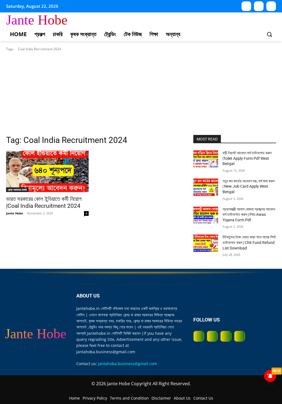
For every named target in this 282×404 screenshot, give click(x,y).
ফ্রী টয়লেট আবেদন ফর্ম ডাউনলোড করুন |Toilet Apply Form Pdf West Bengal (247, 158)
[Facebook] (198, 336)
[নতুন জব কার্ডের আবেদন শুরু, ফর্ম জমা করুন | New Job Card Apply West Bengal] (205, 187)
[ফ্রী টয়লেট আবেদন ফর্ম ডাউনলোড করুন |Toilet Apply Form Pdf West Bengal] (205, 159)
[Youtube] (246, 6)
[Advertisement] (141, 93)
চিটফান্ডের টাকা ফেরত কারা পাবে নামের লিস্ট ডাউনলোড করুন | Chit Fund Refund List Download (249, 242)
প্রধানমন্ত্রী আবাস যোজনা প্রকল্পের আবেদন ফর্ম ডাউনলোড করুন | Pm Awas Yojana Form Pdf (249, 214)
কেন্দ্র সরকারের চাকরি (17, 190)
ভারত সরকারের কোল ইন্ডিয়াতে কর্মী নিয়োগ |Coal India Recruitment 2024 (44, 202)
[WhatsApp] (259, 6)
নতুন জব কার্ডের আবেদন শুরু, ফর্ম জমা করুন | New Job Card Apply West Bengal (249, 186)
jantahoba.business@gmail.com (127, 363)
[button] (269, 34)
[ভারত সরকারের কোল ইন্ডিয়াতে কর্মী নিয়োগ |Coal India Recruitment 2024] (47, 171)
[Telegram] (271, 6)
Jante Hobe (14, 213)
